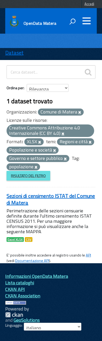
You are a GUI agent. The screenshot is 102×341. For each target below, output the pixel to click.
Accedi (89, 4)
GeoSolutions (27, 320)
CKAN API (15, 289)
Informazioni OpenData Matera (36, 276)
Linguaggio (13, 325)
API (88, 255)
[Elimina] (79, 112)
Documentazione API (32, 261)
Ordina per (15, 88)
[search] (88, 72)
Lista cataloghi (19, 282)
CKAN (14, 315)
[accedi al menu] (86, 21)
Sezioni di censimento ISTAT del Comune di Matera (51, 199)
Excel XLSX (15, 239)
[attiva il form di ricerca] (72, 21)
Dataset (14, 53)
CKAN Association (22, 295)
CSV (28, 239)
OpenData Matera (40, 23)
